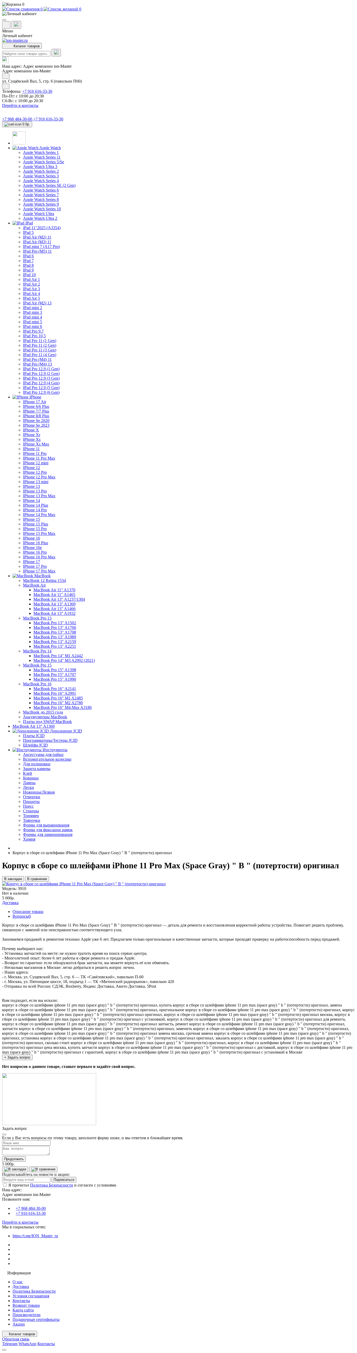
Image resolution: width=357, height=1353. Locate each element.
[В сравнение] (43, 1169)
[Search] (56, 52)
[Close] (4, 1134)
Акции (19, 1324)
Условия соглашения (31, 1296)
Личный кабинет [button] (17, 35)
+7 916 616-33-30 (37, 91)
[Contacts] (16, 25)
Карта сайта (23, 1310)
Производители (27, 1314)
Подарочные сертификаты (36, 1319)
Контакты (21, 1300)
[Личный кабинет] (178, 13)
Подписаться (64, 1180)
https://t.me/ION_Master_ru (35, 1236)
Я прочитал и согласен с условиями (62, 1185)
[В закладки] (15, 1169)
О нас (18, 1282)
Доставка (21, 1286)
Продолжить (14, 1159)
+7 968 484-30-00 (17, 119)
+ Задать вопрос (17, 1057)
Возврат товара (26, 1305)
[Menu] (4, 20)
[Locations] (6, 25)
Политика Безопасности (51, 1185)
